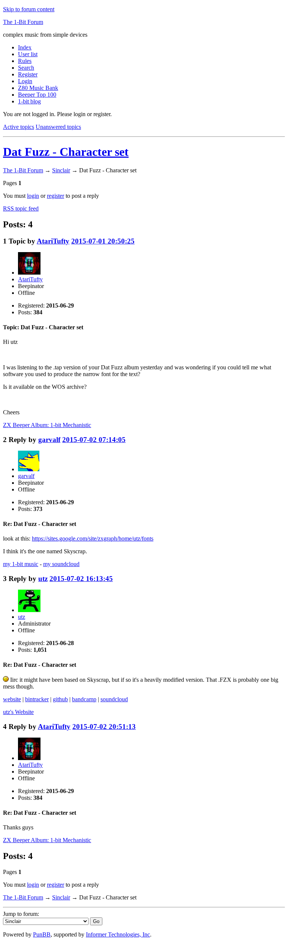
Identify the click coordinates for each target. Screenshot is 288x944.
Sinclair (61, 170)
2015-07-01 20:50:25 (103, 241)
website (12, 699)
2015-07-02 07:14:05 (94, 440)
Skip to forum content (28, 9)
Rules (25, 61)
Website (18, 712)
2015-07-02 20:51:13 (104, 726)
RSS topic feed (21, 208)
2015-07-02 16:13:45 (81, 579)
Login (25, 81)
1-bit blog (29, 101)
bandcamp (84, 699)
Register (28, 74)
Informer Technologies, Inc (118, 934)
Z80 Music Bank (38, 88)
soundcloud (114, 699)
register (55, 196)
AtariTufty (53, 241)
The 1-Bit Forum (23, 22)
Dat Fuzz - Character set (66, 151)
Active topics (18, 127)
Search (26, 67)
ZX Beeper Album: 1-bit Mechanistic (47, 425)
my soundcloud (61, 564)
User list (28, 54)
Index (25, 47)
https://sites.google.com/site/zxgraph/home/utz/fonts (92, 538)
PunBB (42, 934)
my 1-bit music (20, 564)
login (33, 196)
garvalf (49, 440)
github (60, 699)
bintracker (37, 699)
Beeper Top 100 (37, 94)
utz (43, 579)
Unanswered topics (58, 127)
